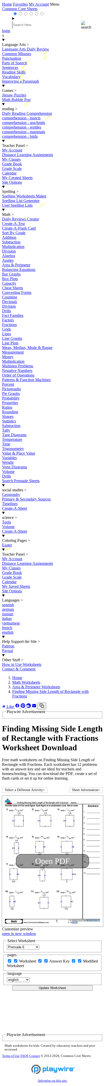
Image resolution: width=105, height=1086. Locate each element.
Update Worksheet (52, 988)
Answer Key (60, 961)
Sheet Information (86, 790)
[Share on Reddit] (29, 706)
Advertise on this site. (53, 1080)
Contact (34, 1056)
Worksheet (28, 961)
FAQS (24, 1056)
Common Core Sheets (19, 9)
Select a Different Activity (25, 790)
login (6, 31)
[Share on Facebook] (18, 706)
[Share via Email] (34, 706)
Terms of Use (11, 1056)
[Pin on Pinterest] (23, 706)
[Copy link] (41, 706)
